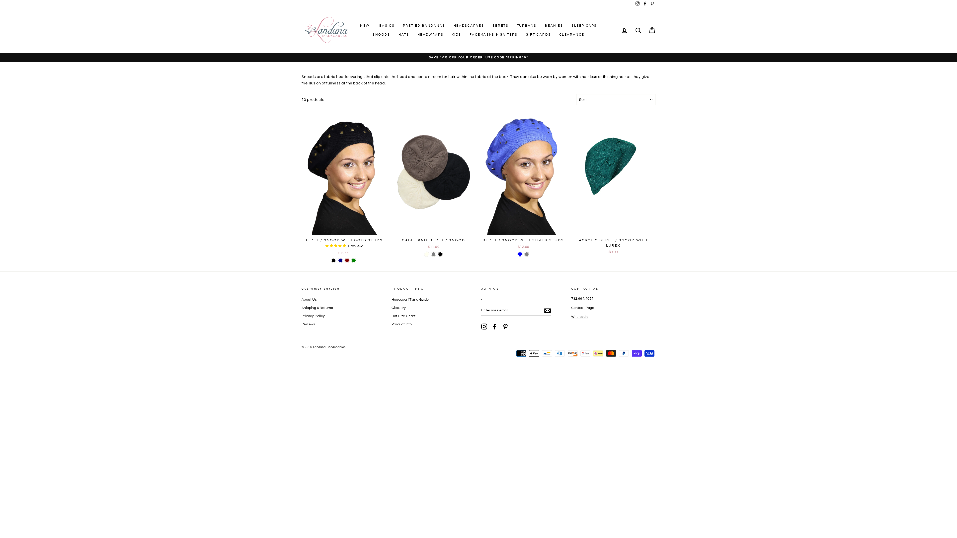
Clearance (571, 34)
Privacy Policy (313, 316)
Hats (404, 34)
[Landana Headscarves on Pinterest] (505, 327)
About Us (309, 299)
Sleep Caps (584, 25)
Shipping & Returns (317, 308)
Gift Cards (538, 34)
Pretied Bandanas (424, 25)
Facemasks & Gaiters (493, 34)
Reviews (308, 324)
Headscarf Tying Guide (410, 299)
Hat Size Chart (404, 316)
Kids (456, 34)
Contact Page (582, 308)
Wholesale (580, 317)
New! (365, 25)
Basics (387, 25)
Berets (500, 25)
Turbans (527, 25)
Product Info (402, 324)
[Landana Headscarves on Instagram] (484, 327)
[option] (478, 57)
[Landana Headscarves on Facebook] (495, 327)
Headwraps (430, 34)
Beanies (554, 25)
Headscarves (469, 25)
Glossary (399, 308)
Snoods (381, 34)
